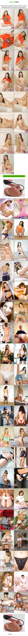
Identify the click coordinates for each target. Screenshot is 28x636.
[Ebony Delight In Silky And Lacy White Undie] (7, 519)
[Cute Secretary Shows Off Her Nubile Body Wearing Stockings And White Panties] (7, 395)
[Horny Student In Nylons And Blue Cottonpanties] (7, 270)
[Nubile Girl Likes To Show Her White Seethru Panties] (7, 374)
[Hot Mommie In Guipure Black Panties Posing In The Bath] (21, 561)
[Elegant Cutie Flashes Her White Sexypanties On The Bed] (7, 208)
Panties (14, 2)
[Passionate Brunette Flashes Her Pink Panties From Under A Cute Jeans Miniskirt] (21, 374)
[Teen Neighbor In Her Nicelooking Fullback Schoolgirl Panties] (7, 499)
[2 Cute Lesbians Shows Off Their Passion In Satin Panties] (7, 602)
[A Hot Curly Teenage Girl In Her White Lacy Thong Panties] (21, 270)
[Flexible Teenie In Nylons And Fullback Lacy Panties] (21, 291)
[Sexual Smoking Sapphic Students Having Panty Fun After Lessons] (7, 540)
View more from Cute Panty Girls (14, 176)
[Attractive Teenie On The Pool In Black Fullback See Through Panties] (21, 602)
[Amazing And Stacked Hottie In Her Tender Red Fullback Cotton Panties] (21, 208)
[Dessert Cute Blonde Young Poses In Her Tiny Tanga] (7, 436)
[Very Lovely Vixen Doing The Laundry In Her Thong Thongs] (7, 312)
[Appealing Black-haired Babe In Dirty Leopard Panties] (21, 312)
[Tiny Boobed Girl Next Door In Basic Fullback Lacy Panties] (7, 561)
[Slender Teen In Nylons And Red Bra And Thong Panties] (7, 478)
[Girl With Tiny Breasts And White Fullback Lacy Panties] (21, 581)
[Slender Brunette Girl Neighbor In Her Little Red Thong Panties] (21, 353)
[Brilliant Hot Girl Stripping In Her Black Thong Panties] (7, 291)
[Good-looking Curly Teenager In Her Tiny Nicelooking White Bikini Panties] (21, 478)
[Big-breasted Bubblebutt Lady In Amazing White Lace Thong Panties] (7, 416)
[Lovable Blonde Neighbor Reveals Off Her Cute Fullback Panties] (21, 333)
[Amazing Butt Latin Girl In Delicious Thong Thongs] (21, 395)
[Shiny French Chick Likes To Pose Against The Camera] (7, 333)
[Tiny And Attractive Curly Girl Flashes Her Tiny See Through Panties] (7, 457)
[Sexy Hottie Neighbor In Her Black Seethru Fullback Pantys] (21, 250)
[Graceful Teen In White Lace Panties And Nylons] (21, 519)
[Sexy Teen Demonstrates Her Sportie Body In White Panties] (21, 229)
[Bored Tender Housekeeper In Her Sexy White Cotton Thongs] (7, 250)
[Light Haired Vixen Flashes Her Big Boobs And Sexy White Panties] (21, 540)
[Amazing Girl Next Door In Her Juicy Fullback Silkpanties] (7, 229)
